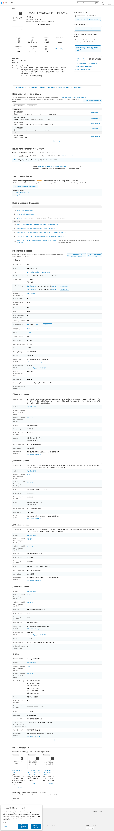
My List (78, 60)
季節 (28, 325)
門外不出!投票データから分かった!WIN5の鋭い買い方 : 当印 (34, 772)
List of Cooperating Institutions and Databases (73, 97)
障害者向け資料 (31, 407)
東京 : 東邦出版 (31, 293)
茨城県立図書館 (94, 136)
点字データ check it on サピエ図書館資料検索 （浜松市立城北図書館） (36, 225)
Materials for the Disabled (47, 87)
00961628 (54, 286)
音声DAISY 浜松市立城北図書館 (25, 214)
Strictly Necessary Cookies (23, 826)
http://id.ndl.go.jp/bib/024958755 (36, 635)
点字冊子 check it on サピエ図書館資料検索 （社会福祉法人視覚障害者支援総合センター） (36, 241)
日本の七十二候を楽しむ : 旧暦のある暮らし (39, 272)
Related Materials (78, 87)
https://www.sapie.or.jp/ (34, 454)
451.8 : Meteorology (32, 329)
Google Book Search (21, 195)
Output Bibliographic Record (84, 66)
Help (103, 4)
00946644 (37, 325)
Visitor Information (67, 155)
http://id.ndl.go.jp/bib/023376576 (36, 368)
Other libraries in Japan (21, 87)
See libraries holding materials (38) (87, 19)
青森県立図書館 (94, 123)
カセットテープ (31, 546)
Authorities (63, 286)
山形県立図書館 (94, 129)
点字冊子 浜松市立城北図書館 (25, 210)
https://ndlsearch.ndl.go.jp (34, 362)
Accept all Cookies (35, 826)
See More (20, 787)
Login (109, 4)
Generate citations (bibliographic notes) (87, 63)
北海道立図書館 (94, 113)
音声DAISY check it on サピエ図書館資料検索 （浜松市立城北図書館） (36, 228)
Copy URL (84, 60)
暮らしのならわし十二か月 (18, 771)
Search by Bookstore (88, 29)
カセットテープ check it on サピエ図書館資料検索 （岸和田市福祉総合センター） (40, 236)
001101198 (54, 289)
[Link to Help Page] (17, 30)
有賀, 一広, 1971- (31, 289)
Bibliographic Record (64, 87)
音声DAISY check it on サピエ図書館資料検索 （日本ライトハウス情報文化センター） (41, 232)
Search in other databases (84, 69)
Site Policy (54, 826)
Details (5, 826)
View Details (59, 49)
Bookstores (34, 87)
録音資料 (29, 539)
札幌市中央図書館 (94, 118)
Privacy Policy (46, 826)
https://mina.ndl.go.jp (33, 629)
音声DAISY (20, 218)
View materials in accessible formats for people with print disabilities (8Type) (87, 49)
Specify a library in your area (91, 100)
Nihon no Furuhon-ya (21, 192)
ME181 (29, 333)
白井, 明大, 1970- (31, 286)
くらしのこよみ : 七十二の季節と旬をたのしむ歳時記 (49, 772)
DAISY (28, 411)
